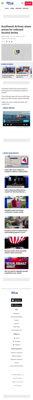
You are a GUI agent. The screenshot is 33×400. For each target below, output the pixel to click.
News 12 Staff (5, 36)
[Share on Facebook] (7, 41)
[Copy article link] (11, 41)
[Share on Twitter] (9, 41)
